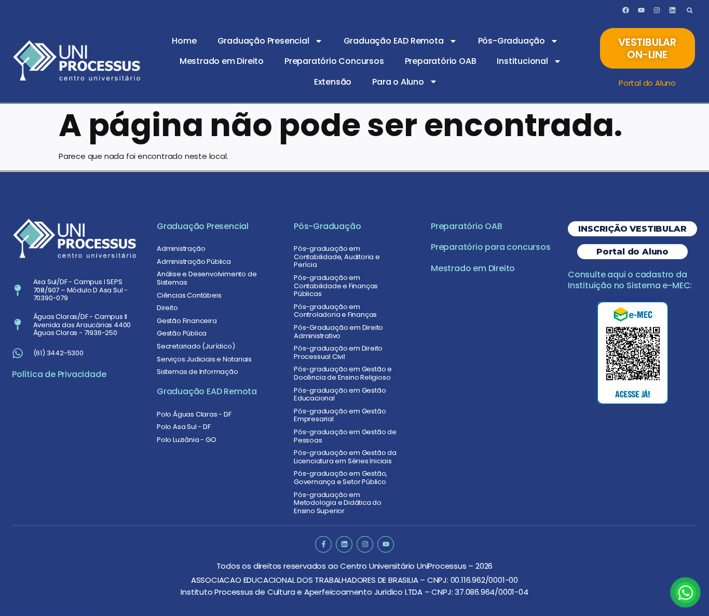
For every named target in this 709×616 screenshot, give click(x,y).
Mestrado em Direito (222, 61)
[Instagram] (656, 10)
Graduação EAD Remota (394, 41)
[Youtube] (641, 10)
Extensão (332, 82)
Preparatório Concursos (334, 61)
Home (184, 41)
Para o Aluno (398, 82)
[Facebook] (626, 10)
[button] (689, 10)
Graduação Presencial (263, 41)
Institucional (522, 61)
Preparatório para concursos (491, 247)
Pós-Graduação (511, 41)
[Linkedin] (672, 10)
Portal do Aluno (647, 82)
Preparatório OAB (440, 61)
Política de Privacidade (59, 374)
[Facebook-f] (323, 544)
